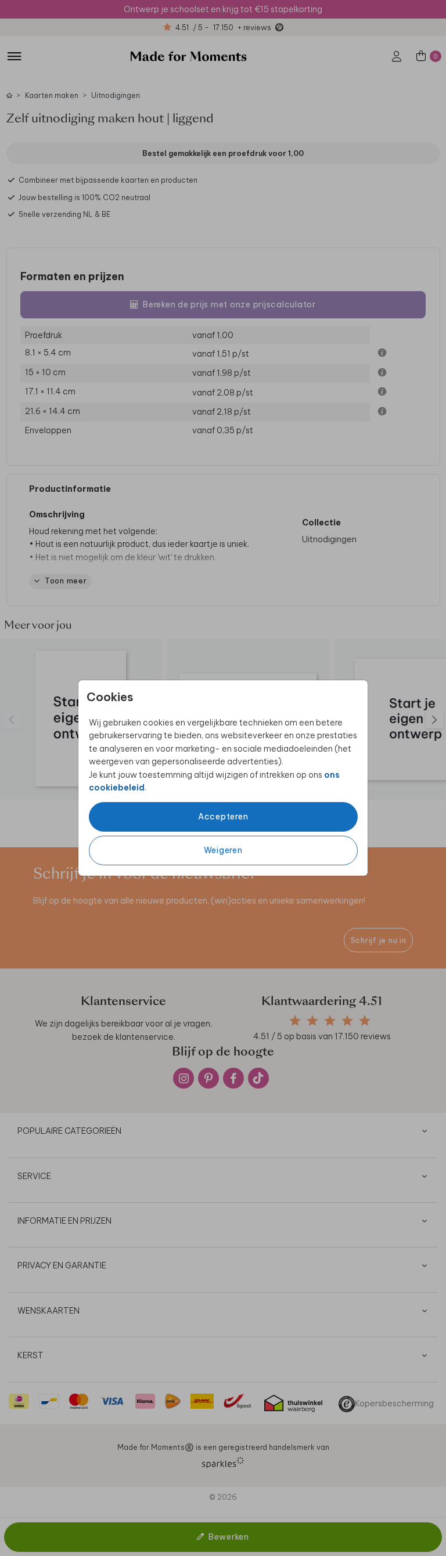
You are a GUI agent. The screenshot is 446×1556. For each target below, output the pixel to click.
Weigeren (223, 850)
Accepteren (223, 816)
